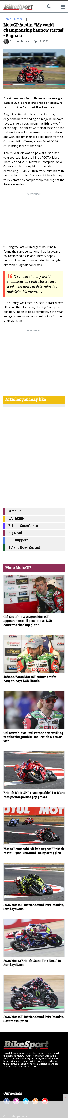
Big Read (15, 533)
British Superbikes (23, 526)
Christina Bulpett (20, 41)
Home (7, 19)
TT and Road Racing (24, 547)
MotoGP (19, 19)
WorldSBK (16, 518)
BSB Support (18, 540)
